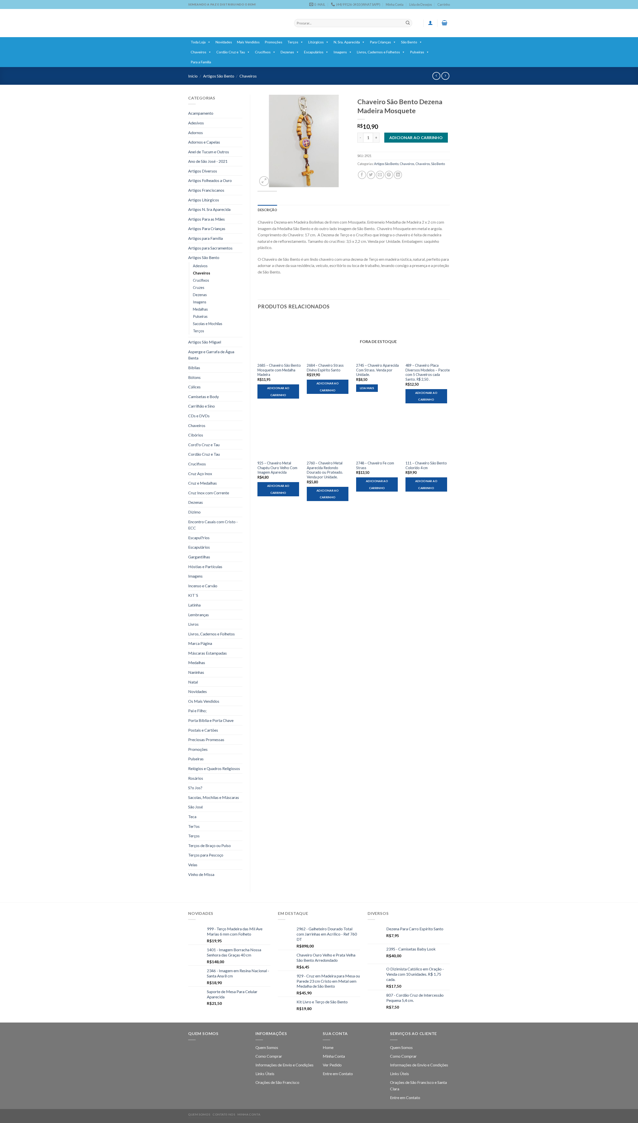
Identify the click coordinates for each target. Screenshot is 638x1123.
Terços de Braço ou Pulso (209, 845)
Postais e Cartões (203, 730)
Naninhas (196, 672)
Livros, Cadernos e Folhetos (378, 52)
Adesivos (196, 122)
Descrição (267, 210)
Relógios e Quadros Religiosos (214, 768)
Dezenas (287, 52)
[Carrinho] (444, 23)
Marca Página (200, 643)
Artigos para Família (205, 238)
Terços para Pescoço (205, 855)
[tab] (267, 210)
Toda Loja (198, 42)
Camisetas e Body (203, 396)
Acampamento (200, 113)
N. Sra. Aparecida (347, 42)
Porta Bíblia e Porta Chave (211, 720)
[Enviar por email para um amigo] (380, 175)
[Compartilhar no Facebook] (362, 175)
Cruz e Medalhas (202, 483)
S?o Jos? (195, 787)
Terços (292, 42)
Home (328, 1047)
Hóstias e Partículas (205, 566)
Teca (192, 816)
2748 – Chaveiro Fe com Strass (375, 465)
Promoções (273, 42)
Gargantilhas (199, 556)
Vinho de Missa (201, 874)
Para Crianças (380, 42)
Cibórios (195, 434)
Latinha (194, 605)
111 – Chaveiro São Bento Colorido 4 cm (426, 465)
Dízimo (194, 512)
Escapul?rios (199, 537)
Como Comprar (268, 1056)
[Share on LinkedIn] (398, 175)
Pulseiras (417, 52)
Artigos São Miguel (204, 342)
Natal (193, 682)
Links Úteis (264, 1073)
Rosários (195, 778)
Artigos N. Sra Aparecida (209, 209)
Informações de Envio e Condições (284, 1064)
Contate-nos (224, 1114)
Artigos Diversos (202, 171)
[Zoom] (264, 181)
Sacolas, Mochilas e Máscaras (213, 797)
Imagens (340, 52)
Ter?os (194, 826)
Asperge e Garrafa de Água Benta (211, 354)
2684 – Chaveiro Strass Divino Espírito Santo (325, 367)
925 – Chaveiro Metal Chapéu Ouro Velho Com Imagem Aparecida (277, 467)
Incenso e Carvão (202, 585)
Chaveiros (198, 52)
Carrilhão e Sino (201, 406)
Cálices (194, 386)
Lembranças (198, 614)
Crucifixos (263, 52)
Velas (192, 864)
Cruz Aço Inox (200, 473)
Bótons (194, 377)
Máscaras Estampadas (207, 653)
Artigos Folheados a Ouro (210, 180)
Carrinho (443, 4)
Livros (193, 624)
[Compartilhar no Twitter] (371, 175)
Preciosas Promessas (206, 739)
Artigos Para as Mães (206, 219)
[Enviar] (407, 23)
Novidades (224, 42)
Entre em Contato (338, 1073)
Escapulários (313, 52)
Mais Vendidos (248, 42)
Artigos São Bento (218, 76)
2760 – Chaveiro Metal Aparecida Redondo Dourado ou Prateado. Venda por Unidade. (325, 470)
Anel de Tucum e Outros (208, 151)
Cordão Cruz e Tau (230, 52)
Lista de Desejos (420, 4)
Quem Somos (266, 1047)
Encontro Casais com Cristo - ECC (213, 524)
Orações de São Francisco (277, 1082)
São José (195, 806)
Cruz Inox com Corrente (208, 492)
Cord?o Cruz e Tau (204, 444)
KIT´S (193, 595)
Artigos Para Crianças (206, 228)
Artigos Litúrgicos (203, 199)
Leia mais (367, 388)
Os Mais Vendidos (203, 701)
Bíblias (194, 367)
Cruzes (198, 287)
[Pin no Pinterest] (389, 175)
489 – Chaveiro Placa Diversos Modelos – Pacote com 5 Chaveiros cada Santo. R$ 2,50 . (427, 372)
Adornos (195, 132)
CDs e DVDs (199, 415)
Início (193, 76)
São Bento (409, 42)
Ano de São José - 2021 (208, 161)
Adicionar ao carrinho (416, 137)
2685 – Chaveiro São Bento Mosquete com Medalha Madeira (279, 370)
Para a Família (201, 62)
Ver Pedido (332, 1064)
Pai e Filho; (197, 710)
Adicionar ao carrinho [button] (278, 391)
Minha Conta (394, 4)
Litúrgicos (316, 42)
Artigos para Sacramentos (210, 248)
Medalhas (200, 309)
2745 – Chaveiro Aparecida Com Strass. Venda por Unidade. (377, 370)
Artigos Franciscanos (206, 190)
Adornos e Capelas (204, 142)
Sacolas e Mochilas (207, 324)
